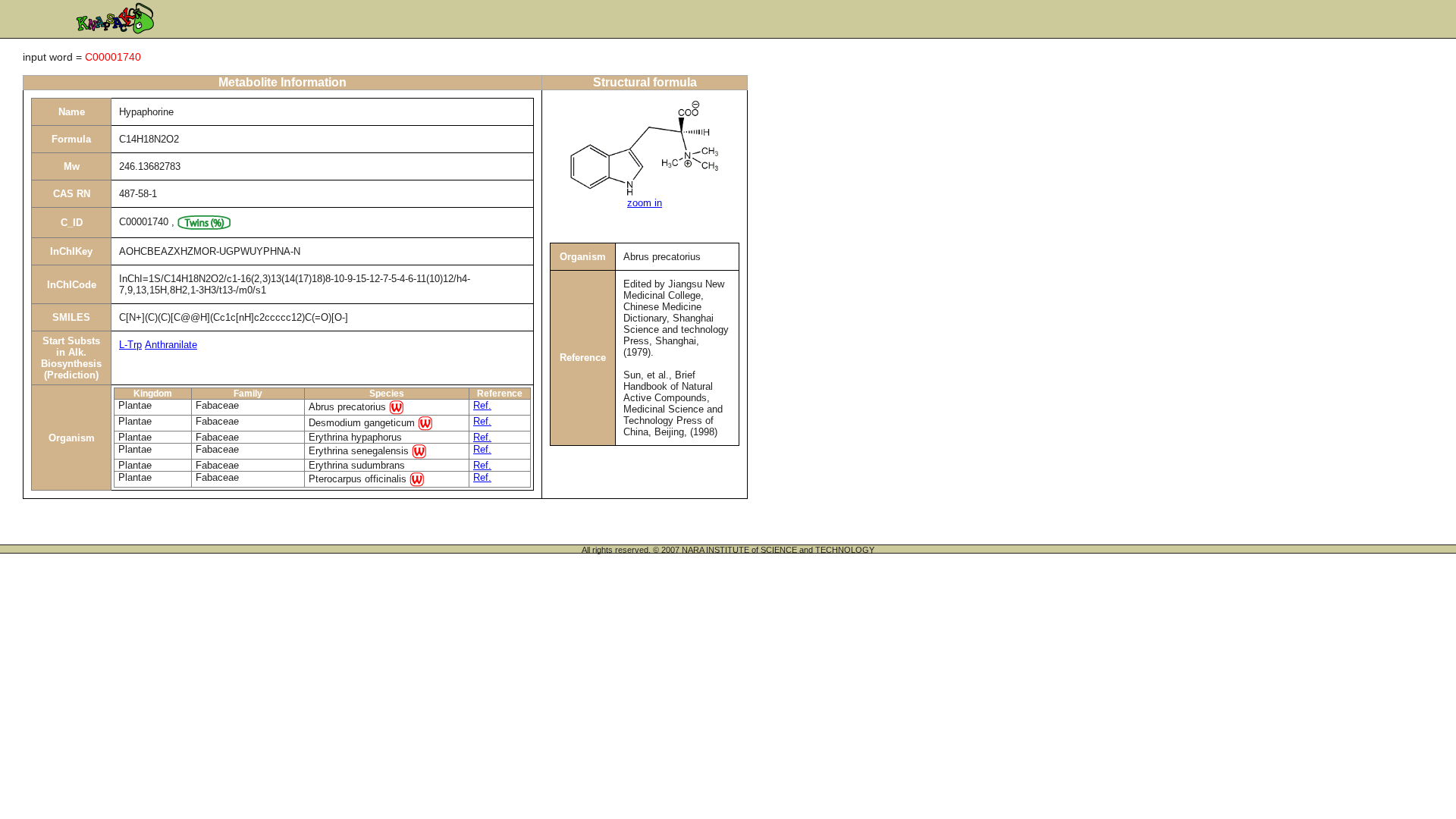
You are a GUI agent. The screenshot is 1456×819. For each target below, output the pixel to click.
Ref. (482, 405)
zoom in (644, 203)
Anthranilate (171, 344)
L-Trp (130, 344)
